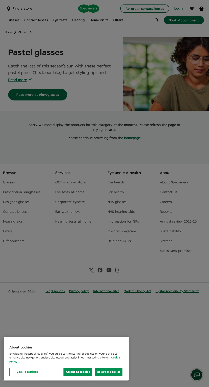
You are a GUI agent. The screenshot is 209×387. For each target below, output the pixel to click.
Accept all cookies (78, 372)
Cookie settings (27, 372)
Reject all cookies (108, 372)
